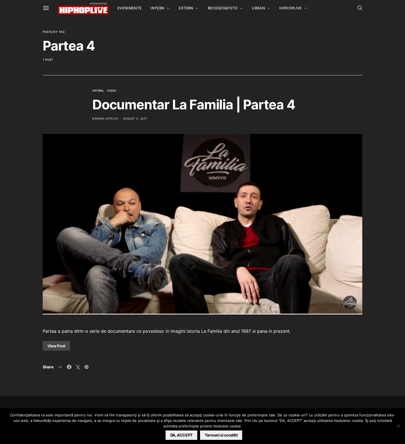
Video (112, 90)
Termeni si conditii (221, 435)
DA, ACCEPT (181, 435)
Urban (258, 8)
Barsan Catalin (105, 118)
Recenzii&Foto (222, 8)
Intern (157, 8)
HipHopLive (290, 8)
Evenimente (129, 8)
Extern (186, 8)
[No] (398, 426)
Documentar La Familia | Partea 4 (193, 104)
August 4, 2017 (135, 118)
